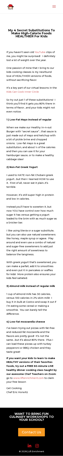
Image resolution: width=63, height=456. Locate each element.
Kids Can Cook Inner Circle (22, 91)
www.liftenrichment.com (28, 378)
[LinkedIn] (29, 446)
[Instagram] (37, 446)
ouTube (40, 52)
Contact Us (31, 432)
